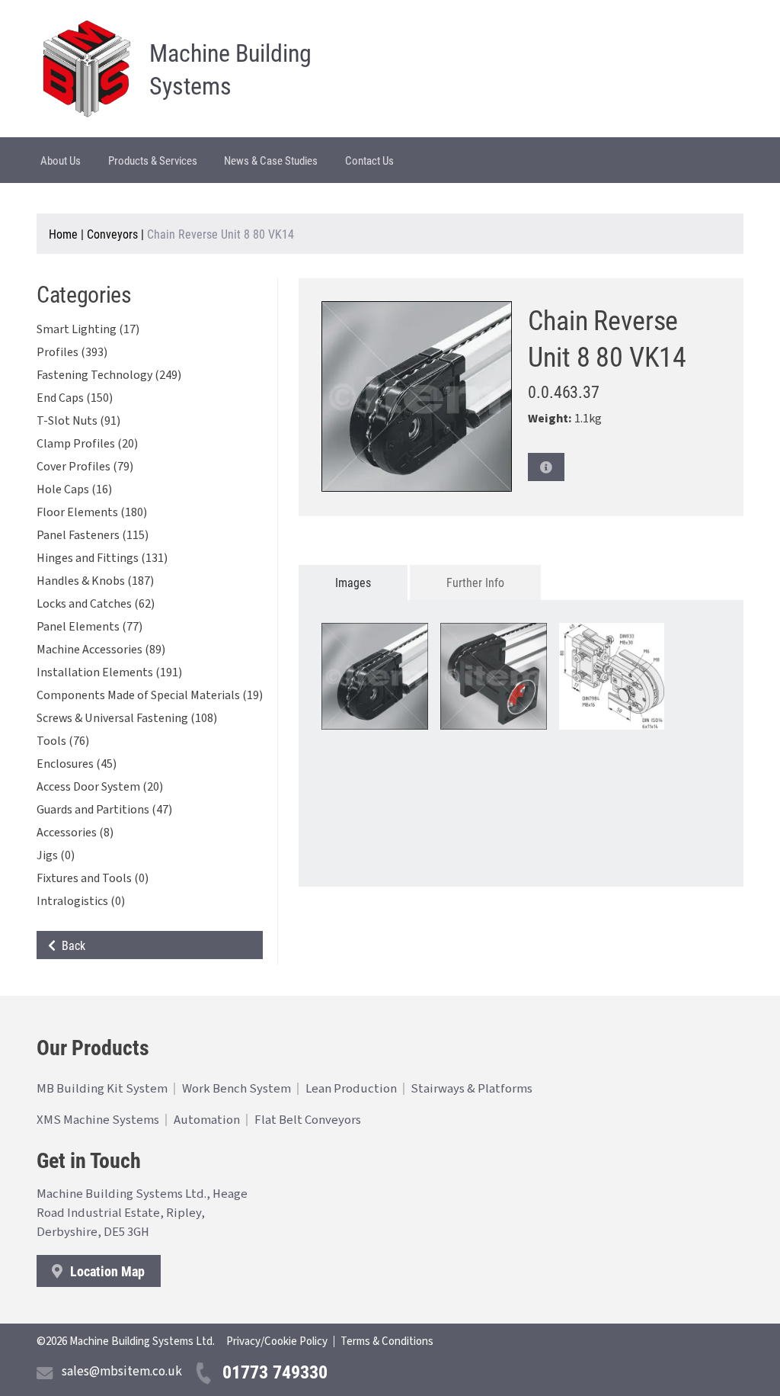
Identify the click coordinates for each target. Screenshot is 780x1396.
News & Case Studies (271, 160)
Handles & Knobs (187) (95, 581)
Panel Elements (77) (89, 626)
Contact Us (369, 160)
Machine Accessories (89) (101, 649)
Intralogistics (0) (81, 901)
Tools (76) (63, 741)
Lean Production (351, 1089)
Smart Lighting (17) (88, 329)
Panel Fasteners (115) (93, 535)
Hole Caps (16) (74, 489)
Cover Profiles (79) (85, 466)
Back (70, 945)
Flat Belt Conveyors (307, 1120)
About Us (60, 160)
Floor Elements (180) (92, 512)
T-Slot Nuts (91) (78, 420)
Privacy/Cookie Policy (277, 1341)
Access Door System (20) (100, 786)
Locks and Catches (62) (96, 603)
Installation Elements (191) (109, 672)
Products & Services (152, 160)
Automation (207, 1120)
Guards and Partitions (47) (104, 809)
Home (63, 234)
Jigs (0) (56, 855)
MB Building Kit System (102, 1089)
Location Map (106, 1271)
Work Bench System (236, 1089)
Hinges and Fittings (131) (102, 558)
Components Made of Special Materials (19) (150, 695)
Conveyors (112, 234)
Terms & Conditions (386, 1341)
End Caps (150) (75, 398)
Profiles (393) (72, 352)
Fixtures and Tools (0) (93, 878)
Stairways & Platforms (471, 1089)
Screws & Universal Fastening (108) (127, 718)
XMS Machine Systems (98, 1120)
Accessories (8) (75, 832)
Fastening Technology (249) (109, 375)
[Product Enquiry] (546, 467)
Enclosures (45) (77, 764)
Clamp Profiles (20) (87, 443)
